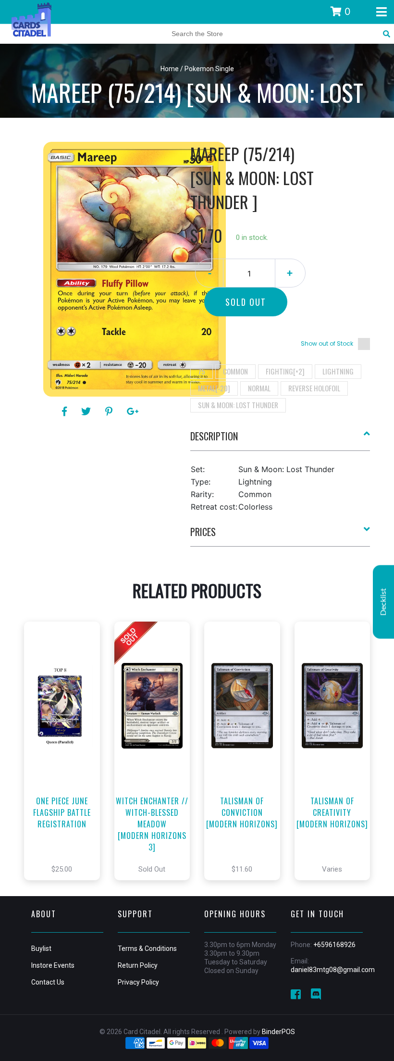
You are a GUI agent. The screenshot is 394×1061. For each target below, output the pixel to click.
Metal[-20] (214, 388)
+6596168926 (334, 945)
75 (201, 371)
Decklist (383, 601)
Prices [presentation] (203, 531)
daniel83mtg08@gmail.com (333, 970)
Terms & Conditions (147, 948)
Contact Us (47, 982)
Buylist (41, 948)
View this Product (66, 765)
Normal (259, 388)
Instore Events (52, 965)
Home (169, 69)
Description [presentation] (214, 436)
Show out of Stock (327, 343)
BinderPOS (278, 1032)
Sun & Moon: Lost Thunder (238, 404)
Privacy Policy (138, 982)
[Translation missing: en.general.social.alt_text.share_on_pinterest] (110, 411)
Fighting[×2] (285, 371)
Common (235, 371)
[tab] (280, 440)
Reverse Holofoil (314, 388)
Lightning (338, 371)
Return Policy (138, 965)
